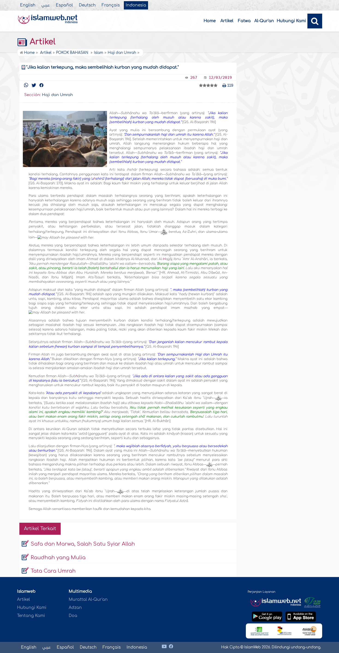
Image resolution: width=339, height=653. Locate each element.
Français (111, 5)
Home (210, 21)
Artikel (226, 21)
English (28, 5)
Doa (73, 616)
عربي (46, 5)
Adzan (75, 607)
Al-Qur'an (264, 21)
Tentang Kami (31, 616)
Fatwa (244, 21)
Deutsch (87, 5)
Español (64, 5)
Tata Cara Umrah (53, 571)
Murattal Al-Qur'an (88, 599)
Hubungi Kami (291, 21)
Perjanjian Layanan (261, 591)
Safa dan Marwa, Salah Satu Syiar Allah (83, 544)
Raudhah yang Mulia (58, 557)
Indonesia (136, 5)
